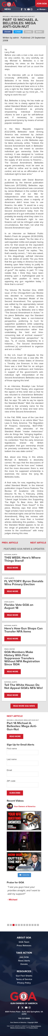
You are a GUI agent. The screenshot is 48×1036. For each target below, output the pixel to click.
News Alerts (24, 960)
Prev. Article (10, 542)
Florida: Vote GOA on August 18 (18, 606)
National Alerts (10, 554)
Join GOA (41, 3)
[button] (8, 925)
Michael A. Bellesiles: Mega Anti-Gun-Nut (19, 16)
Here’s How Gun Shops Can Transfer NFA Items (23, 630)
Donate (24, 964)
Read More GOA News (24, 706)
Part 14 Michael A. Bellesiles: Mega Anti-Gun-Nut (22, 726)
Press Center (9, 649)
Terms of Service (24, 979)
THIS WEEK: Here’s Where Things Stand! (22, 559)
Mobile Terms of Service (17, 1028)
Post (19, 32)
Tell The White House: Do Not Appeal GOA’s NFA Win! (23, 686)
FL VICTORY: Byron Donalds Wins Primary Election (23, 583)
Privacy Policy (24, 982)
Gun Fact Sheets (24, 975)
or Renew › (41, 9)
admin (16, 37)
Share (8, 32)
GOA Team (24, 942)
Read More (12, 568)
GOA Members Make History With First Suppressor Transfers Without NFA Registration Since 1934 (22, 658)
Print (40, 32)
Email (29, 32)
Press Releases (24, 945)
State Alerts (9, 578)
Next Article (38, 542)
